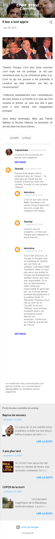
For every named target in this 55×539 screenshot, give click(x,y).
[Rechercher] (51, 6)
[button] (51, 22)
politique (26, 137)
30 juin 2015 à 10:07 (37, 150)
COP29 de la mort (13, 487)
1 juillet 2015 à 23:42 (34, 251)
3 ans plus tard (11, 451)
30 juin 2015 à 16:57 (33, 169)
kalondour (29, 192)
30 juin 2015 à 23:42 (33, 195)
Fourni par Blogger (29, 527)
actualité (14, 137)
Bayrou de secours (14, 415)
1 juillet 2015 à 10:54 (34, 224)
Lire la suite (45, 441)
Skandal (19, 168)
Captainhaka (21, 150)
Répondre (20, 162)
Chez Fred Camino (27, 7)
